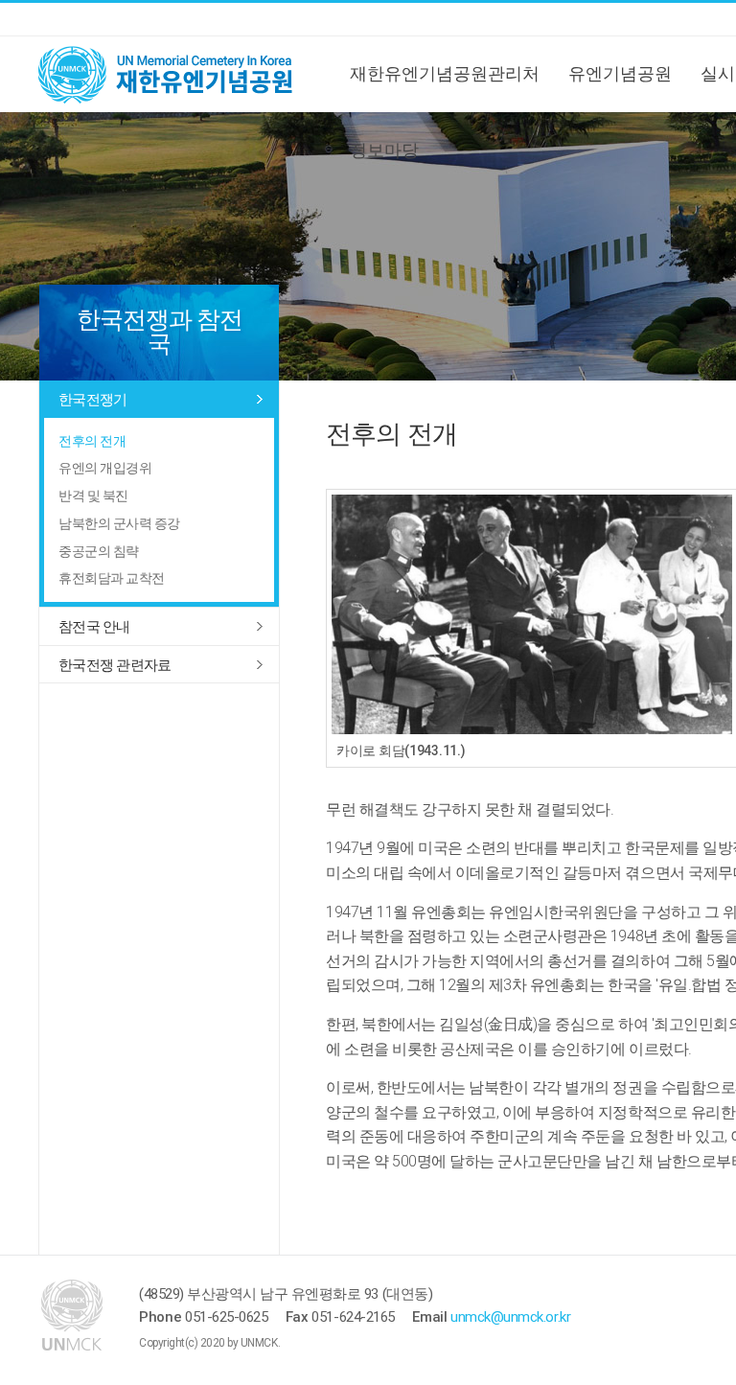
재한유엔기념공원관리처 (445, 73)
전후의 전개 (92, 441)
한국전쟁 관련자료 (114, 665)
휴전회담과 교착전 (111, 578)
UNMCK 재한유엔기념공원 (182, 73)
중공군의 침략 (98, 551)
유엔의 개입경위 (104, 467)
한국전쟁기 (92, 399)
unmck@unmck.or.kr (510, 1317)
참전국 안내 (94, 626)
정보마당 (384, 150)
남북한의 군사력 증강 (119, 523)
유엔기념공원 (620, 73)
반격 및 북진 (93, 495)
